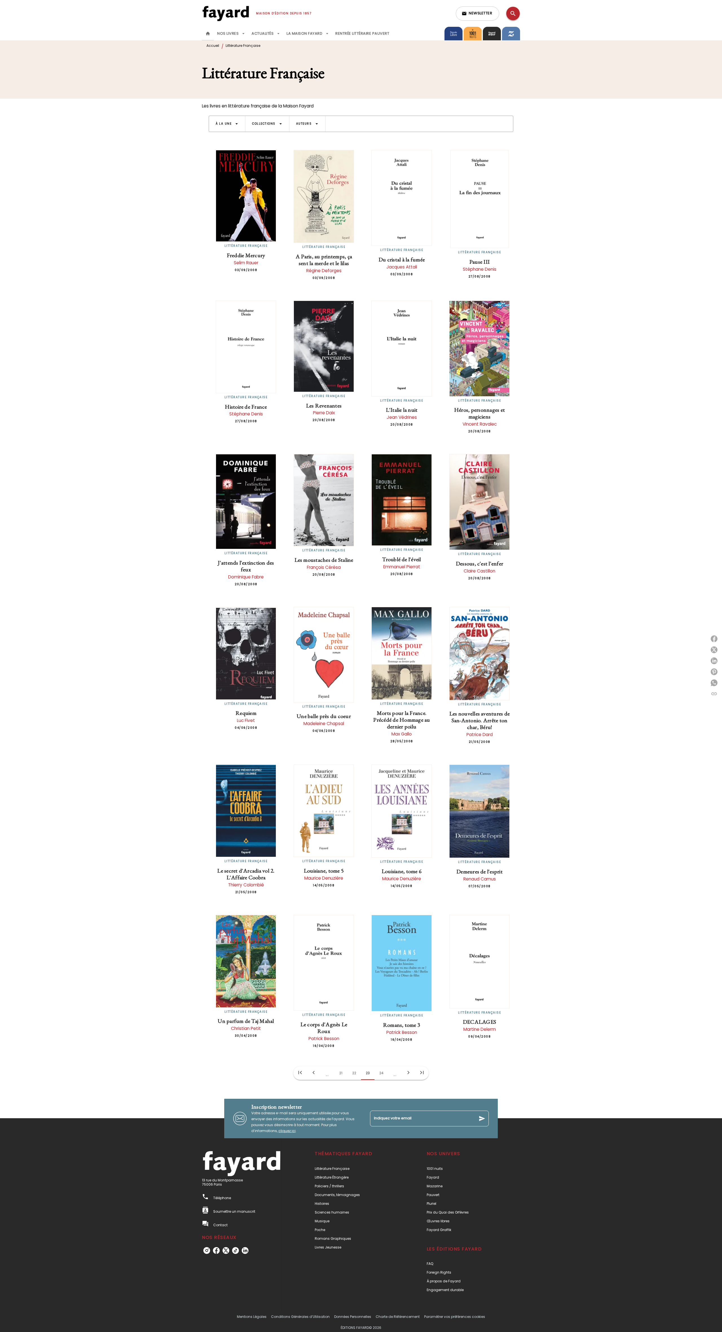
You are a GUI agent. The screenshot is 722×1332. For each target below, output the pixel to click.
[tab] (208, 33)
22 (354, 1073)
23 (368, 1073)
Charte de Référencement (398, 1316)
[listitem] (207, 1250)
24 (381, 1073)
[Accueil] (225, 13)
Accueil (212, 45)
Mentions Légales (252, 1316)
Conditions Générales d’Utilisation (300, 1316)
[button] (477, 13)
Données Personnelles (352, 1316)
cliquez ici (287, 1130)
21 (340, 1073)
